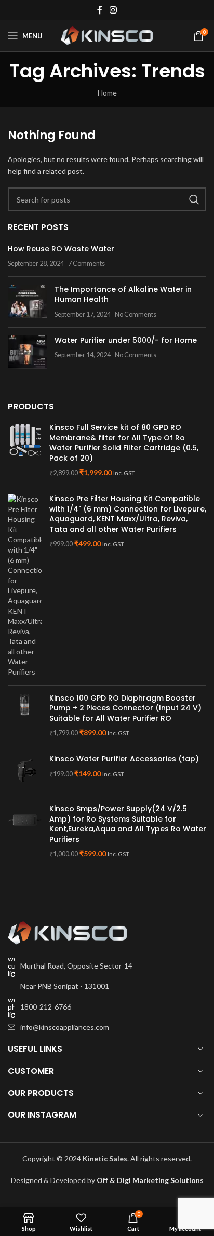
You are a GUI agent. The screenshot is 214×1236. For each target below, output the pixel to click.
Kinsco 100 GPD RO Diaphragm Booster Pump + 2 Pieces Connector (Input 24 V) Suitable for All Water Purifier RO (125, 708)
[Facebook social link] (100, 10)
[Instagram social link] (113, 10)
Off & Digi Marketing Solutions (150, 1180)
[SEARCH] (194, 199)
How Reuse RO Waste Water (61, 249)
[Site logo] (107, 35)
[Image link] (67, 932)
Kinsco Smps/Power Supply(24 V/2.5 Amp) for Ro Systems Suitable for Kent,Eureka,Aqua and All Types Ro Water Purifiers (127, 824)
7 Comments (86, 263)
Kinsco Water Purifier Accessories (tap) (124, 759)
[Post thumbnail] (27, 302)
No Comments (135, 314)
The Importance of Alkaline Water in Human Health (123, 294)
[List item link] (107, 1007)
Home (107, 92)
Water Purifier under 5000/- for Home (126, 340)
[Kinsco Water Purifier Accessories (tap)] (25, 771)
